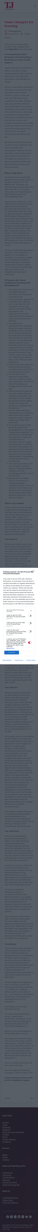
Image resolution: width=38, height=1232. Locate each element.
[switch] (30, 616)
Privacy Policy (31, 660)
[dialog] (19, 616)
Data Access (19, 660)
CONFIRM (12, 652)
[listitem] (19, 610)
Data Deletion (7, 660)
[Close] (34, 572)
